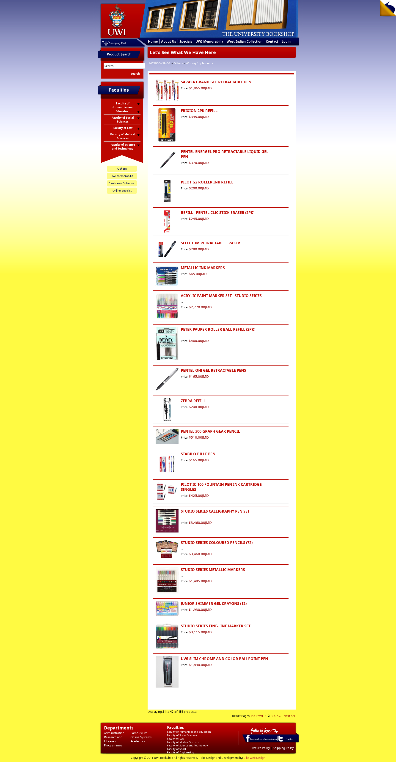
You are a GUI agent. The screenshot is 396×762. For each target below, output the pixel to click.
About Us (168, 41)
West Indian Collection (244, 41)
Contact (272, 41)
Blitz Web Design (254, 758)
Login (286, 41)
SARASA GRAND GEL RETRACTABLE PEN (216, 82)
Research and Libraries (113, 739)
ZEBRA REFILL (193, 400)
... (280, 716)
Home (153, 41)
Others (178, 63)
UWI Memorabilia (209, 41)
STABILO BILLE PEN (198, 453)
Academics (137, 741)
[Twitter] (280, 741)
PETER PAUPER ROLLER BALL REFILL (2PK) (218, 329)
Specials (185, 41)
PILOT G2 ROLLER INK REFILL (207, 182)
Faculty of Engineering (180, 752)
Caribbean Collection (122, 183)
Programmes (113, 745)
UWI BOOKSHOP (159, 63)
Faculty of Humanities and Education (189, 731)
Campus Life (138, 733)
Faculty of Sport (176, 749)
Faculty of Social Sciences (182, 735)
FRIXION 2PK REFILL (199, 110)
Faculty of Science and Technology (187, 745)
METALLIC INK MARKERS (203, 267)
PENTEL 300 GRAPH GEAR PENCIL (210, 431)
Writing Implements (199, 63)
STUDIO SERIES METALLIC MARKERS (213, 569)
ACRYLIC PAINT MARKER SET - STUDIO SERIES (221, 295)
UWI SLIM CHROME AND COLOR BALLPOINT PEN (224, 658)
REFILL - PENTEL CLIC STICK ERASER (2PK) (217, 212)
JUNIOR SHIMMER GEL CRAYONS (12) (214, 603)
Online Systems (140, 737)
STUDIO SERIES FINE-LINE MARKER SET (215, 625)
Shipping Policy (283, 748)
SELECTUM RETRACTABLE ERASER (210, 243)
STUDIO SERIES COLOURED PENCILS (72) (217, 542)
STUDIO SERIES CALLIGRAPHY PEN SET (215, 511)
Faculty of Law (175, 738)
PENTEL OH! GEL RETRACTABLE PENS (213, 370)
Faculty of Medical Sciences (183, 742)
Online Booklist (122, 191)
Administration (114, 733)
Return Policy (261, 748)
